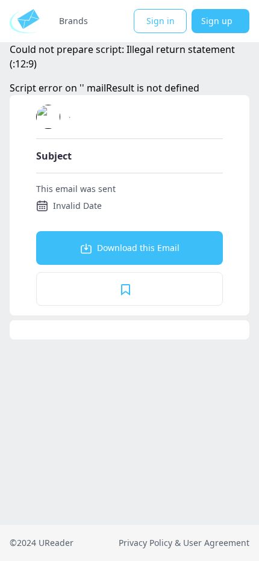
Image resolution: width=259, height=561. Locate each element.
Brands (73, 20)
